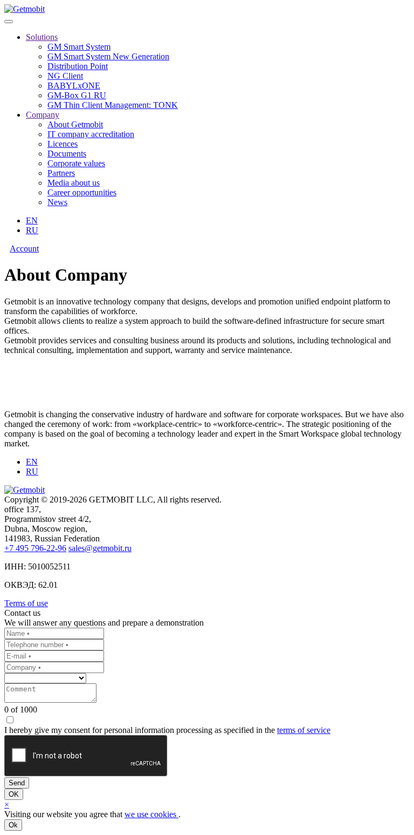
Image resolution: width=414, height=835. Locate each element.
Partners (61, 173)
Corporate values (76, 163)
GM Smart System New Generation (108, 56)
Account (24, 248)
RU (32, 230)
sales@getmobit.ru (100, 548)
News (57, 202)
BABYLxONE (73, 85)
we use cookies (151, 814)
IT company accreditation (90, 134)
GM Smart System (79, 46)
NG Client (65, 75)
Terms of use (26, 603)
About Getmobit (75, 124)
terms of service (303, 730)
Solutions (42, 37)
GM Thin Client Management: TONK (112, 105)
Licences (62, 143)
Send (17, 783)
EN (32, 220)
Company (42, 114)
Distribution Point (77, 66)
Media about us (73, 182)
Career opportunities (81, 192)
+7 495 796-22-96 (35, 548)
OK (14, 794)
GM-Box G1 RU (76, 95)
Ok (13, 825)
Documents (66, 153)
